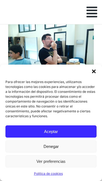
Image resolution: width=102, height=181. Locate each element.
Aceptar (51, 131)
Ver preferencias (51, 161)
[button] (94, 71)
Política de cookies (48, 174)
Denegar (51, 146)
